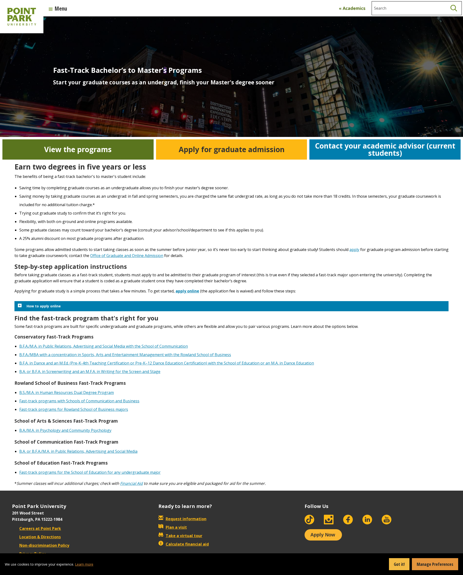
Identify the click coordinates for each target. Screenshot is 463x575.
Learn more (84, 564)
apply (354, 249)
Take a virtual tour (184, 535)
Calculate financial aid (187, 544)
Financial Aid (131, 483)
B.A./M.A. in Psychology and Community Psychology (65, 430)
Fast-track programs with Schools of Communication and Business (79, 401)
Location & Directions (40, 537)
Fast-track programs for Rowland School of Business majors (73, 409)
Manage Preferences (435, 564)
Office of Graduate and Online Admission (126, 255)
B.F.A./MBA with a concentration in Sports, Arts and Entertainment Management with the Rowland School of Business (125, 354)
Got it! (399, 564)
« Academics (352, 8)
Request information (186, 518)
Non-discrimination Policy (44, 545)
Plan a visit (176, 527)
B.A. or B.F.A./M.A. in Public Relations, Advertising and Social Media (78, 451)
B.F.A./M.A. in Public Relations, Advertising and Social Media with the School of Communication (103, 346)
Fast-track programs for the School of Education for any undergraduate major (90, 472)
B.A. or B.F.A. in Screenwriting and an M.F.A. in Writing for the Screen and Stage (89, 371)
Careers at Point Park (40, 528)
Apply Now (322, 534)
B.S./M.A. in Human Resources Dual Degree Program (66, 392)
